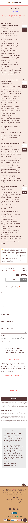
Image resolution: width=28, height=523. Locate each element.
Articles (22, 492)
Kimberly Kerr (18, 17)
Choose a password (7, 328)
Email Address (5, 307)
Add (24, 30)
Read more (3, 423)
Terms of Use (16, 348)
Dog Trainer (21, 502)
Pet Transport (10, 499)
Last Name (4, 300)
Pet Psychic (18, 499)
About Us (6, 492)
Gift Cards (9, 494)
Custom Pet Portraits (9, 502)
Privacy (20, 494)
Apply (24, 279)
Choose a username (7, 321)
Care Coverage (14, 492)
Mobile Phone (5, 314)
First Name (4, 293)
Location (4, 335)
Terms (15, 494)
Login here (19, 287)
